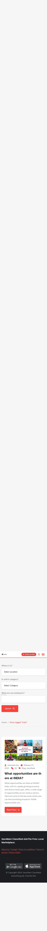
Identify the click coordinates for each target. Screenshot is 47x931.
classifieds (31, 768)
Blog (24, 768)
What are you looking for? (13, 693)
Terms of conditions (27, 849)
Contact (14, 849)
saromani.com (13, 765)
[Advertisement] (23, 108)
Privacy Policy (15, 852)
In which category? (10, 679)
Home (4, 722)
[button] (43, 654)
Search (8, 709)
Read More (12, 810)
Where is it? (7, 666)
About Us (5, 849)
